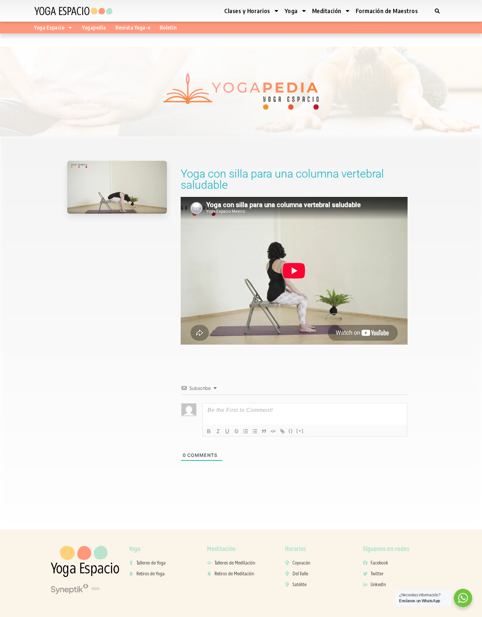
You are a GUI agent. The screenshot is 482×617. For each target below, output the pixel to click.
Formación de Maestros (387, 10)
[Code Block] (273, 431)
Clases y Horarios (247, 10)
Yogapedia (94, 27)
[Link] (282, 431)
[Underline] (227, 431)
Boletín (168, 27)
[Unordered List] (254, 431)
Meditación (326, 10)
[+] (300, 430)
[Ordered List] (245, 431)
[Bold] (208, 431)
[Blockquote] (264, 431)
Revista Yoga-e (133, 27)
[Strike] (236, 431)
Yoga (291, 10)
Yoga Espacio (49, 27)
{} (291, 430)
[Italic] (218, 431)
